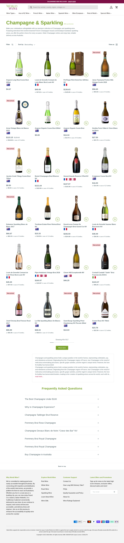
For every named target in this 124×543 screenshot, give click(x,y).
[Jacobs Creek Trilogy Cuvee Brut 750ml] (19, 160)
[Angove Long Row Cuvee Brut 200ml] (19, 64)
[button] (117, 7)
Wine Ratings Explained (71, 501)
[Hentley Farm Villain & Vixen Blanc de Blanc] (105, 112)
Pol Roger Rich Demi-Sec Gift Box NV (76, 81)
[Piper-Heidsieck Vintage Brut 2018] (47, 257)
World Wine (49, 534)
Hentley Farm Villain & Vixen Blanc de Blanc (105, 129)
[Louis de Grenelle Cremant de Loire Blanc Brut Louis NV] (47, 64)
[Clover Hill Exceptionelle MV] (76, 257)
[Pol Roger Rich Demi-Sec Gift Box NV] (76, 64)
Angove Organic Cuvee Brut (74, 128)
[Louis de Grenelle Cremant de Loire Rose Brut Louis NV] (19, 257)
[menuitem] (11, 13)
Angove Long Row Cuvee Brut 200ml (17, 81)
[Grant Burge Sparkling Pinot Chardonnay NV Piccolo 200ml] (76, 305)
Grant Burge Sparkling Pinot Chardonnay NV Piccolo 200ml (75, 322)
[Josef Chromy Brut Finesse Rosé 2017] (19, 305)
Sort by (20, 44)
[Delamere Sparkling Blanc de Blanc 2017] (19, 208)
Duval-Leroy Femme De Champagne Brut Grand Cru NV (75, 225)
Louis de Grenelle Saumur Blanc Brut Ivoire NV (104, 225)
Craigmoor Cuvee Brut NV (101, 176)
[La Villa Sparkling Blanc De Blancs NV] (47, 305)
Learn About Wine (47, 497)
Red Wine (44, 481)
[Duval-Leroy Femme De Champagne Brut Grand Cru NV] (76, 208)
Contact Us (67, 481)
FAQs (65, 489)
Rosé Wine (45, 489)
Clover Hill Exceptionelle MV (74, 272)
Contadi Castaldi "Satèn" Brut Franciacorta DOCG (103, 274)
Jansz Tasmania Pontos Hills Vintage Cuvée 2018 (102, 81)
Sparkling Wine (46, 493)
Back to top (62, 466)
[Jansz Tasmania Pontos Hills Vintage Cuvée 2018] (105, 64)
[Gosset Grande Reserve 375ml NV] (76, 160)
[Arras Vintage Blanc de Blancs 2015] (19, 112)
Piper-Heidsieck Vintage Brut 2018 (47, 272)
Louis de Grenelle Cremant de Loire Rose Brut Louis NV (17, 274)
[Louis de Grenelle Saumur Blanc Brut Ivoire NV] (105, 208)
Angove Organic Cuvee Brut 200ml (47, 128)
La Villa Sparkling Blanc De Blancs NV (47, 322)
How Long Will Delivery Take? (73, 485)
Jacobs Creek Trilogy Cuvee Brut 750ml (18, 177)
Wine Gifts (44, 501)
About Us (66, 497)
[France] (36, 85)
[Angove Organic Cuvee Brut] (76, 112)
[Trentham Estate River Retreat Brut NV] (47, 208)
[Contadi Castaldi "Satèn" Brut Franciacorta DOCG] (105, 257)
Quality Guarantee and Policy (73, 493)
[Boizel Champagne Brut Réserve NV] (47, 160)
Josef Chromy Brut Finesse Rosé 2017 (18, 322)
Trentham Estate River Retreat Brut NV (47, 225)
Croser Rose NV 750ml (100, 321)
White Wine (45, 485)
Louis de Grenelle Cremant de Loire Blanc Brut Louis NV (46, 81)
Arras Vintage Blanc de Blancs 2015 (17, 129)
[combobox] (63, 7)
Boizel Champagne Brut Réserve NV (47, 177)
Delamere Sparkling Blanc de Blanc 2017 (17, 225)
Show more (62, 348)
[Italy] (94, 277)
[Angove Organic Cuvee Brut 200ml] (47, 112)
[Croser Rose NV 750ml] (105, 305)
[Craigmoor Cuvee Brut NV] (105, 160)
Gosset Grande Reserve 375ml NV (76, 176)
